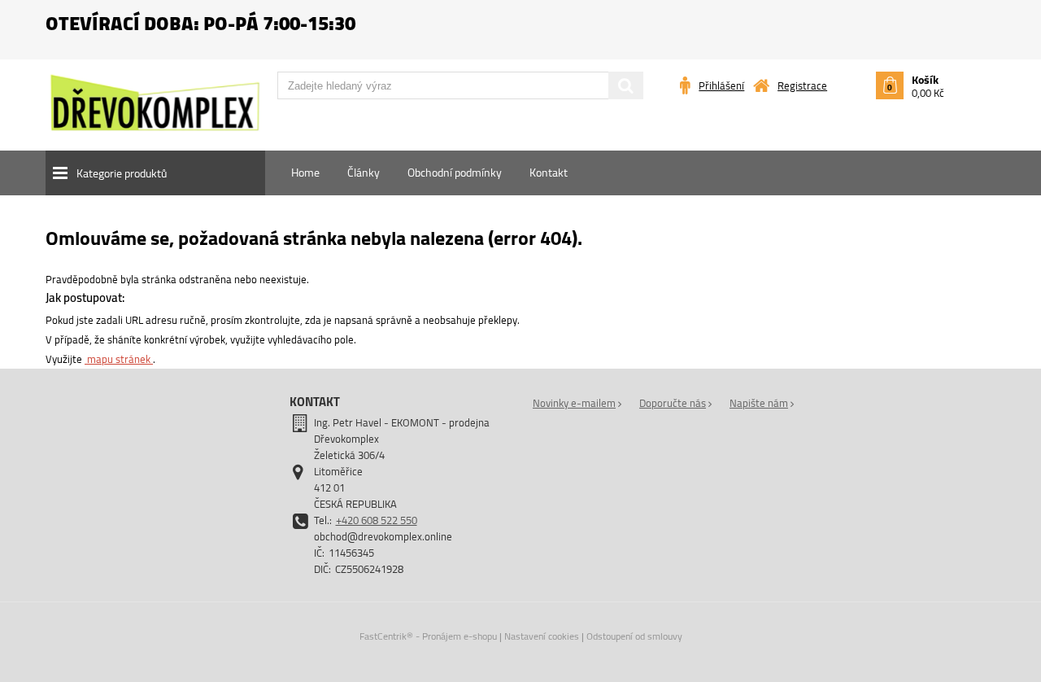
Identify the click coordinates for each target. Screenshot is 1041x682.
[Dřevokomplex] (155, 110)
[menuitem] (305, 173)
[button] (155, 173)
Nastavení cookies (541, 636)
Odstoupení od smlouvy (634, 636)
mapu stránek (119, 359)
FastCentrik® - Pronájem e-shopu (428, 636)
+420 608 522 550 (376, 520)
